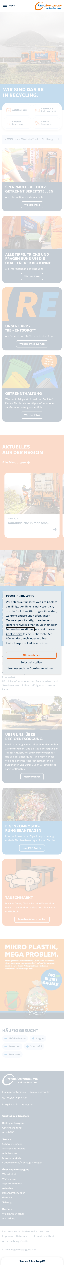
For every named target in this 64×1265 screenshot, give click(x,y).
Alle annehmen (31, 655)
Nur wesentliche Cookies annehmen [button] (31, 668)
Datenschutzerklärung (20, 629)
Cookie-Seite (14, 634)
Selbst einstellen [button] (31, 662)
